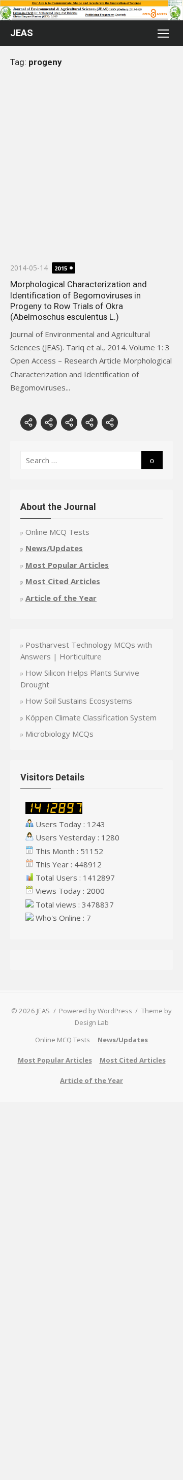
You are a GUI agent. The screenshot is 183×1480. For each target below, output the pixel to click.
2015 (61, 268)
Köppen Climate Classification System (91, 717)
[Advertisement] (91, 170)
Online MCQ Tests (57, 532)
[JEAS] (91, 10)
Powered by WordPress (95, 1010)
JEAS (21, 32)
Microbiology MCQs (59, 734)
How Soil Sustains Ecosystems (78, 701)
